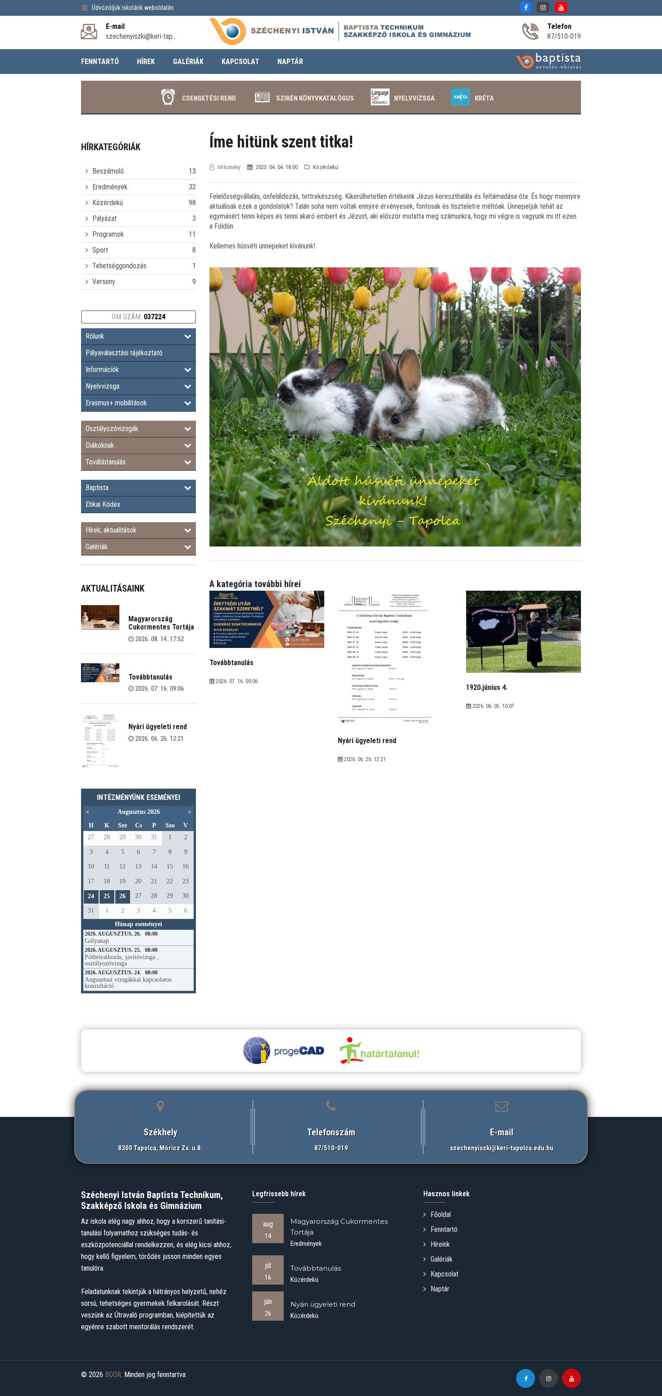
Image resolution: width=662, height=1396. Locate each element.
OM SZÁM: (138, 316)
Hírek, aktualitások (111, 530)
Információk (102, 369)
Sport (100, 250)
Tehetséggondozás (119, 266)
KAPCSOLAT (240, 61)
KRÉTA (484, 98)
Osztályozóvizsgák (112, 428)
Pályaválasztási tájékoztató (124, 353)
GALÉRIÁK (188, 61)
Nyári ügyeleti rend (157, 726)
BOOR (113, 1374)
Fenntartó (444, 1229)
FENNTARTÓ (100, 61)
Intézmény (229, 167)
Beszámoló (108, 171)
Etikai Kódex (103, 504)
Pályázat (104, 218)
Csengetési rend (209, 98)
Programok (108, 234)
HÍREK (146, 61)
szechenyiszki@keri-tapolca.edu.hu (501, 1148)
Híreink (440, 1244)
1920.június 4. (487, 687)
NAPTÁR (290, 61)
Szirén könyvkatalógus (315, 98)
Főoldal (441, 1214)
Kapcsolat (444, 1274)
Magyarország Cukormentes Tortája (161, 623)
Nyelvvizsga (414, 98)
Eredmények (109, 187)
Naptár (440, 1289)
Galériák (97, 546)
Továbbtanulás (106, 462)
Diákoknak (100, 445)
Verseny (103, 281)
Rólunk (95, 336)
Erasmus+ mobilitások (116, 403)
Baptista (97, 487)
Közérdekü (107, 202)
